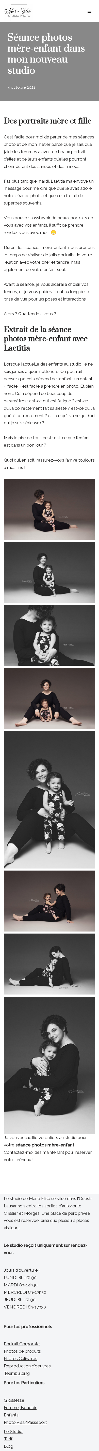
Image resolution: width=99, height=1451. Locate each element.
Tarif (8, 1438)
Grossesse (14, 1400)
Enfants (11, 1414)
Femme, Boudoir (20, 1407)
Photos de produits (22, 1351)
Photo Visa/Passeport (25, 1422)
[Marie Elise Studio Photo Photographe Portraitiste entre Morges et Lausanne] (18, 12)
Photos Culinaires (20, 1358)
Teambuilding (17, 1373)
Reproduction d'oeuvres (27, 1365)
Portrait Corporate (22, 1343)
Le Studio (13, 1431)
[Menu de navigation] (89, 11)
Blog (8, 1446)
